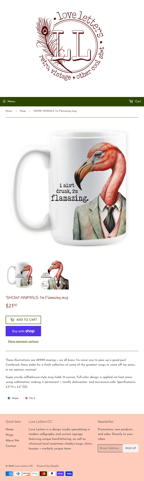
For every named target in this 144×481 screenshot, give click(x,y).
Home (9, 111)
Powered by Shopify (48, 466)
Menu (11, 101)
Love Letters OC (24, 466)
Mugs (23, 111)
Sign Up (130, 448)
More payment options (23, 341)
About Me (12, 440)
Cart (137, 101)
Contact (11, 446)
